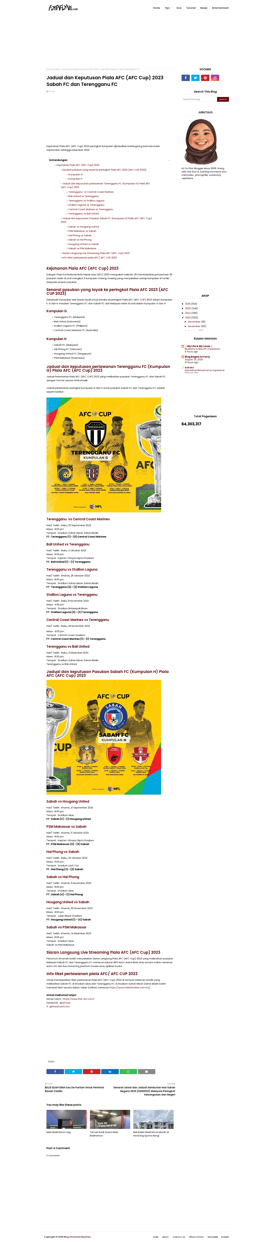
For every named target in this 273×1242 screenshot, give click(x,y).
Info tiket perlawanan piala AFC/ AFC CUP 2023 (89, 257)
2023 (188, 317)
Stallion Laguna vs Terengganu (86, 204)
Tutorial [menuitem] (191, 7)
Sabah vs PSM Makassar (82, 248)
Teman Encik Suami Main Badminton (104, 1133)
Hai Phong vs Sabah (79, 235)
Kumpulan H (75, 178)
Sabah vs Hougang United (83, 226)
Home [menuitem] (156, 7)
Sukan (57, 69)
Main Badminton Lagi (58, 1132)
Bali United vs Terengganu (83, 196)
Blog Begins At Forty (197, 356)
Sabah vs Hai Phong (79, 239)
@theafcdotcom (60, 1006)
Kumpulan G (75, 174)
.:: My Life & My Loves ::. (199, 346)
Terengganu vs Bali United (83, 213)
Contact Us (179, 1237)
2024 (188, 313)
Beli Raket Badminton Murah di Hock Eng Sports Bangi (151, 1133)
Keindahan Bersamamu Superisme (204, 370)
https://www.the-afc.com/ (78, 999)
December (194, 321)
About (165, 1237)
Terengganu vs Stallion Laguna (86, 200)
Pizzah (51, 91)
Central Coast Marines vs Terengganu (90, 209)
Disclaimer (213, 1237)
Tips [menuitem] (167, 7)
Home (49, 69)
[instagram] (215, 78)
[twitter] (195, 78)
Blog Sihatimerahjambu (77, 1236)
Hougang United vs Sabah (83, 244)
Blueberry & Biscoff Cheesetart (202, 348)
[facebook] (186, 78)
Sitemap (225, 1237)
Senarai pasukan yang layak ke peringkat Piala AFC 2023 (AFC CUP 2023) (104, 169)
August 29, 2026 (194, 359)
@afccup (65, 1002)
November (194, 326)
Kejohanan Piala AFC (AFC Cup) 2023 (78, 165)
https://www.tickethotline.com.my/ (129, 987)
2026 (188, 303)
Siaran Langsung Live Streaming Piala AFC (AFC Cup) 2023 (96, 253)
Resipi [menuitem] (203, 7)
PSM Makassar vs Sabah (82, 231)
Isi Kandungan (58, 160)
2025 (188, 308)
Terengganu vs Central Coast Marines (91, 192)
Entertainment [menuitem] (220, 7)
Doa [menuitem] (179, 7)
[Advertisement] (136, 44)
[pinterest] (205, 78)
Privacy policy (196, 1237)
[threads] (225, 78)
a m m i (189, 367)
